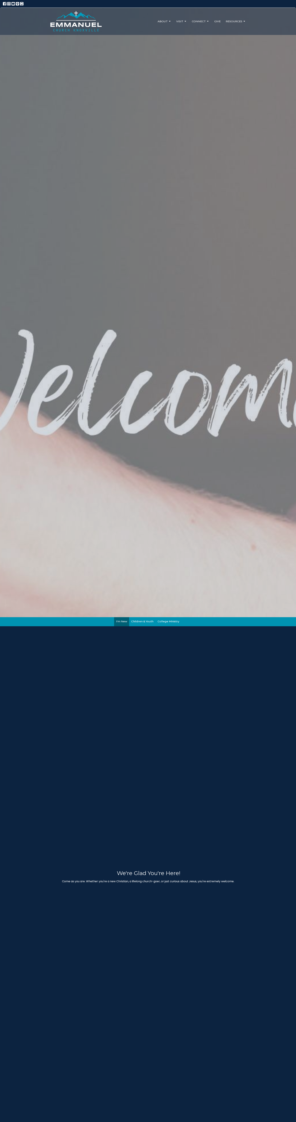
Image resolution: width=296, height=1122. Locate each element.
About (163, 21)
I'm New (121, 621)
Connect (199, 21)
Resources (234, 21)
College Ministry (168, 621)
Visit (179, 21)
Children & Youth (142, 621)
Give (217, 21)
